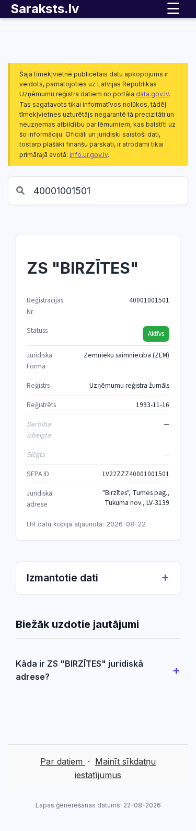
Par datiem (62, 761)
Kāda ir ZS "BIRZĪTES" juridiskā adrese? (79, 670)
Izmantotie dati (62, 577)
